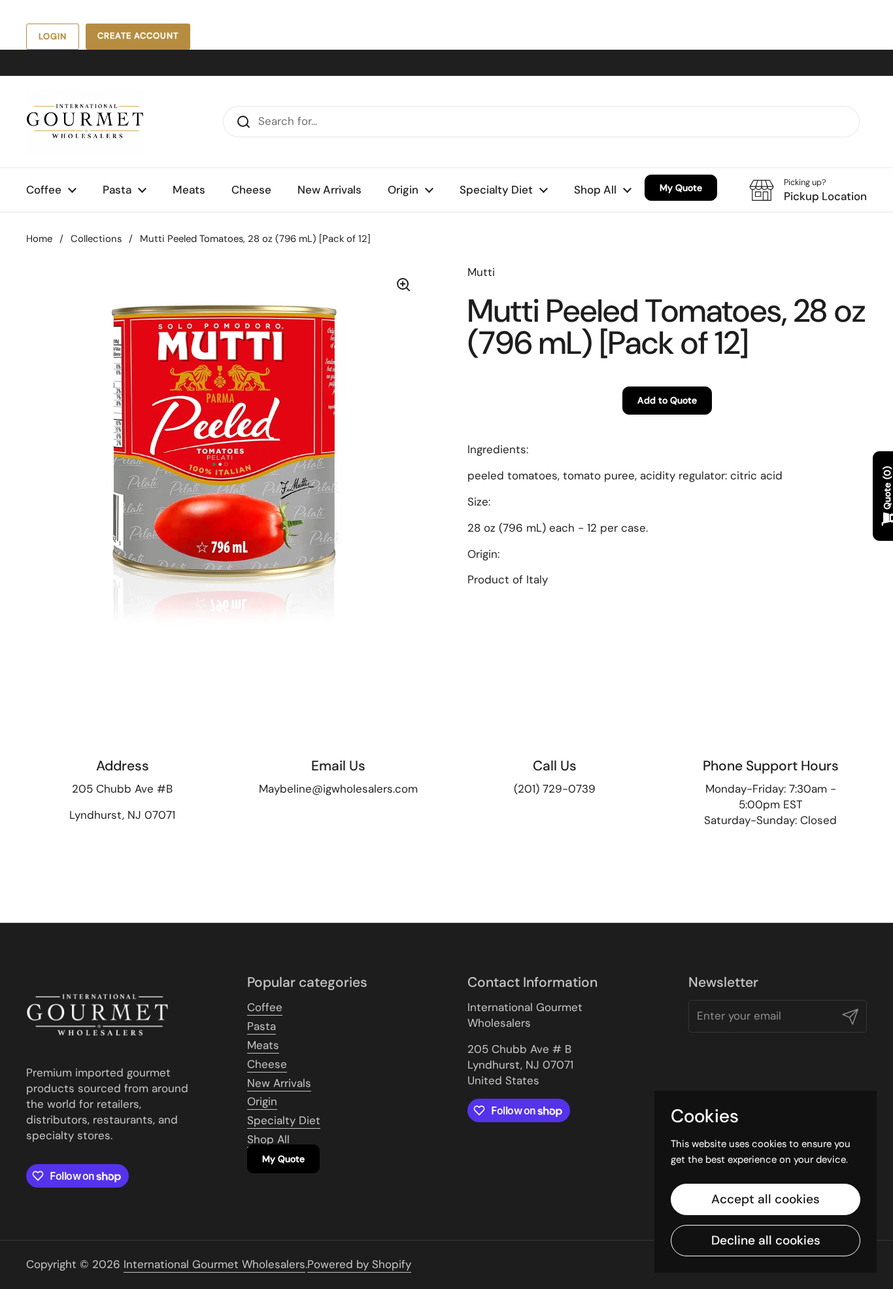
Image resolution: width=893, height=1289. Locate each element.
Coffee (264, 1007)
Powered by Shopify (359, 1264)
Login (53, 36)
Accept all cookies (765, 1199)
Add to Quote (667, 400)
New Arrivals (279, 1083)
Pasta (261, 1026)
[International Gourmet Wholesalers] (85, 121)
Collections (96, 238)
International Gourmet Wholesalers (214, 1264)
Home (39, 238)
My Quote (283, 1159)
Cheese (267, 1064)
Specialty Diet (283, 1120)
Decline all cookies (765, 1240)
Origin (262, 1101)
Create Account (137, 35)
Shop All (268, 1139)
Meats (263, 1045)
